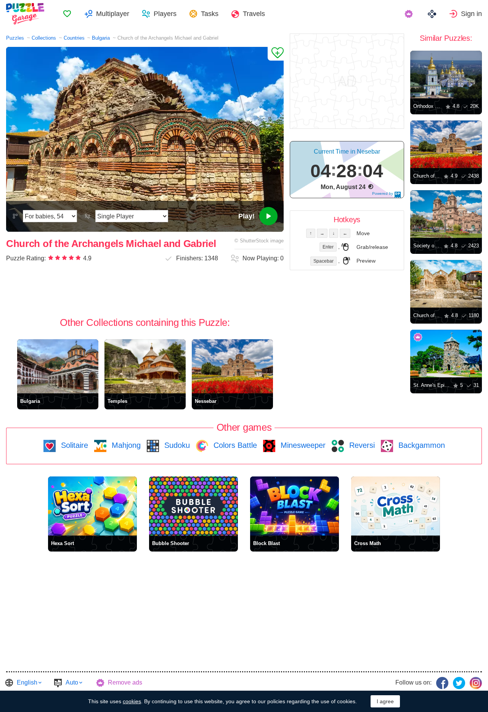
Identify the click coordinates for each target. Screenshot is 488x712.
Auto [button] (72, 682)
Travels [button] (254, 14)
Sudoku (176, 445)
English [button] (27, 682)
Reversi (361, 445)
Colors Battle (234, 445)
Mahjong (125, 445)
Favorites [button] (67, 13)
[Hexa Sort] (92, 506)
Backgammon (420, 445)
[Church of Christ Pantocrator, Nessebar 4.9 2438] (446, 144)
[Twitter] (459, 683)
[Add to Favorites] (276, 54)
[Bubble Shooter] (193, 506)
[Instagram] (476, 683)
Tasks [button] (209, 14)
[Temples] (145, 366)
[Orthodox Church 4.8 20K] (446, 74)
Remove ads (125, 682)
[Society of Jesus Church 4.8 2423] (446, 214)
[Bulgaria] (57, 366)
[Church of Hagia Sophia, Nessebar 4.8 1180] (446, 284)
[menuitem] (67, 13)
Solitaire (73, 445)
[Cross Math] (395, 506)
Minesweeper (302, 445)
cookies (132, 701)
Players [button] (165, 14)
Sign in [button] (471, 14)
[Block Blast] (294, 506)
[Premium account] (409, 13)
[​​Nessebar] (232, 366)
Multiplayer (112, 14)
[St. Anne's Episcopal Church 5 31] (446, 353)
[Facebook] (442, 683)
